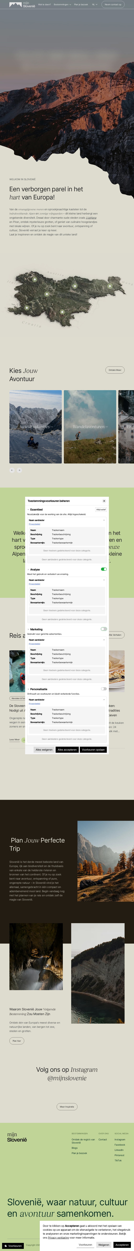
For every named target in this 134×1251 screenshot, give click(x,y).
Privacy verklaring (58, 1237)
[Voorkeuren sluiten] (104, 501)
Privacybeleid (34, 524)
